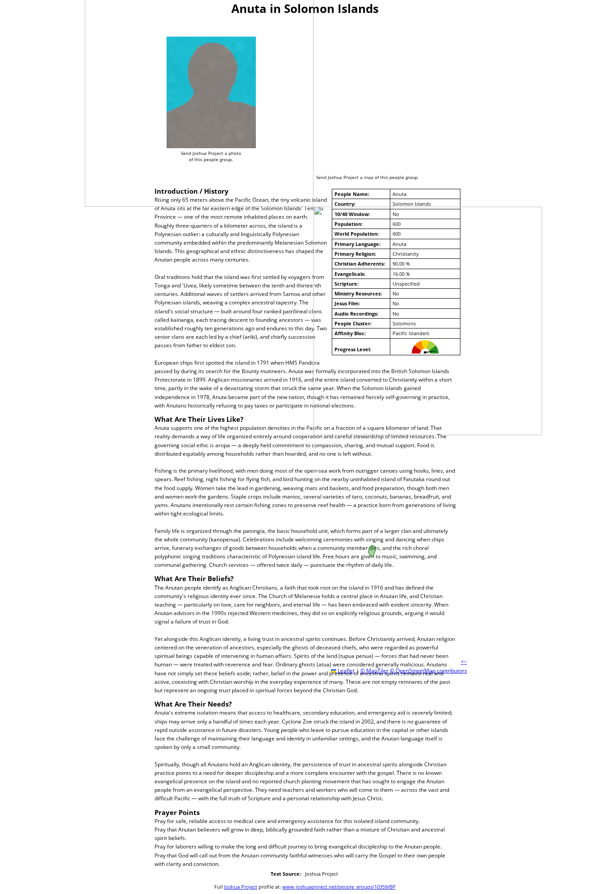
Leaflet (345, 670)
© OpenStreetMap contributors (428, 670)
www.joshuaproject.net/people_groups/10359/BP (339, 886)
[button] (462, 661)
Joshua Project (240, 886)
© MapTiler (374, 670)
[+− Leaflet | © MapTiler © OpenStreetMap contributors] (372, 94)
